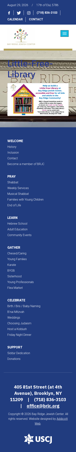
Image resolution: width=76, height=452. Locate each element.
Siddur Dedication (18, 353)
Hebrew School (17, 223)
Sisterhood (14, 276)
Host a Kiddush (17, 329)
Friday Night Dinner (19, 335)
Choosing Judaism (19, 323)
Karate (11, 265)
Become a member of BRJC (25, 164)
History (11, 147)
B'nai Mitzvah (15, 312)
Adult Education (17, 229)
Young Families (17, 259)
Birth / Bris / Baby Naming (23, 306)
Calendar (15, 19)
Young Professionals (20, 282)
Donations (13, 359)
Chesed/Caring (16, 253)
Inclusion (13, 152)
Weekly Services (18, 188)
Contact (36, 19)
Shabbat (12, 182)
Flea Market (15, 288)
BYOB (11, 270)
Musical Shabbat (18, 194)
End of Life (14, 205)
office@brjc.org (43, 406)
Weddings (13, 317)
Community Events (19, 235)
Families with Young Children (25, 199)
